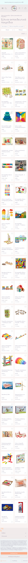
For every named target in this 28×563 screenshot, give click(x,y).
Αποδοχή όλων (14, 553)
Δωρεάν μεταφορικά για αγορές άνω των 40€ (14, 2)
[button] (24, 33)
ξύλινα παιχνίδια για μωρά (16, 26)
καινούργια (5, 26)
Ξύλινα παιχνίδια (5, 15)
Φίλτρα (20, 29)
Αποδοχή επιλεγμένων (14, 556)
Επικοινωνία (4, 536)
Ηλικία (7, 29)
